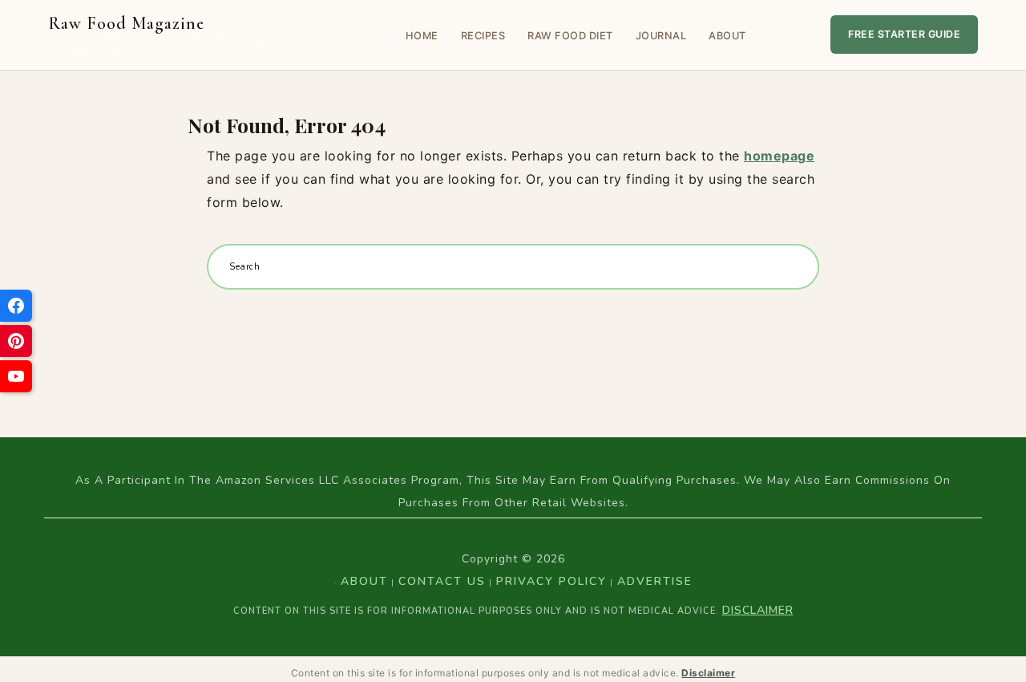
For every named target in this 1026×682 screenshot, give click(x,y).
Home (422, 36)
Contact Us (442, 581)
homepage (779, 156)
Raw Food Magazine (179, 34)
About (727, 36)
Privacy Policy (551, 581)
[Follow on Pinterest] (16, 341)
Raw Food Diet (570, 36)
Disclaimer (758, 610)
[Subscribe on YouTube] (16, 376)
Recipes (483, 36)
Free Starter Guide (904, 34)
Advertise (655, 581)
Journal (661, 36)
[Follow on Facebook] (16, 306)
